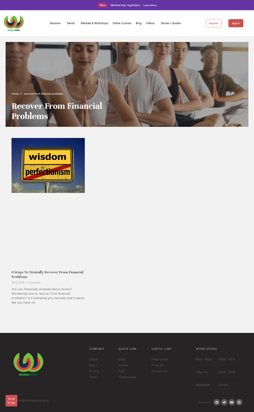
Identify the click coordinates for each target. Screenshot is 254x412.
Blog (139, 23)
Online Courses (122, 23)
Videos (150, 23)
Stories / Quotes (171, 23)
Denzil (71, 23)
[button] (56, 23)
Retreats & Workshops (94, 23)
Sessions (55, 23)
